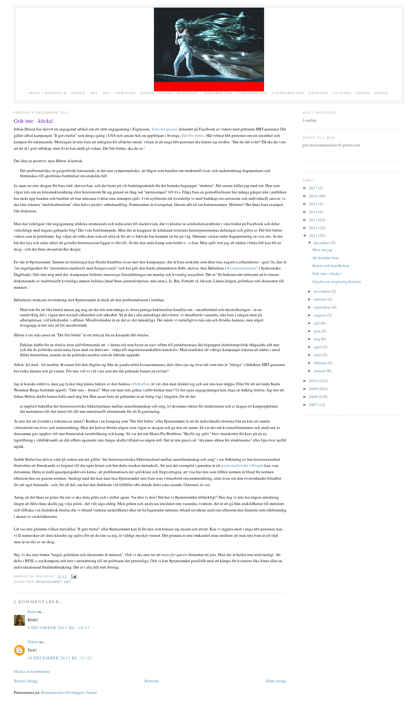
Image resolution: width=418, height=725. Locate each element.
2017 (314, 188)
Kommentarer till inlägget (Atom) (69, 692)
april (318, 347)
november (322, 291)
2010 (314, 380)
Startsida (151, 680)
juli (317, 323)
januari (320, 370)
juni (318, 331)
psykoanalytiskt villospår (242, 465)
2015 (314, 204)
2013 (314, 219)
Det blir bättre (192, 135)
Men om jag (322, 249)
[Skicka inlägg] (73, 576)
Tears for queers (164, 129)
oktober (321, 299)
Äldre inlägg (276, 680)
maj (317, 339)
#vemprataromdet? (242, 268)
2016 (314, 196)
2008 (314, 396)
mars (318, 354)
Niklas (33, 641)
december (322, 242)
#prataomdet (49, 582)
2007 (314, 404)
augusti (320, 315)
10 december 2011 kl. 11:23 (60, 658)
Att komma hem (325, 257)
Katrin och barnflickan (330, 265)
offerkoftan (140, 383)
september (323, 307)
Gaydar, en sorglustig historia (336, 281)
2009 (314, 388)
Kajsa (32, 611)
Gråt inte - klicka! (34, 120)
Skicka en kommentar (32, 671)
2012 (314, 227)
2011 (314, 235)
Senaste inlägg (26, 680)
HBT (67, 582)
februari (321, 362)
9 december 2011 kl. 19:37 (59, 627)
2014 (314, 211)
